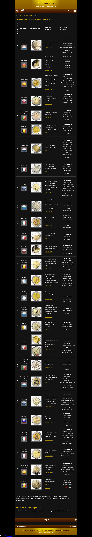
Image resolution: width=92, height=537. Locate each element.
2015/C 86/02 (48, 211)
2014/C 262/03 (48, 299)
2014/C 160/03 (48, 225)
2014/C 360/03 (48, 329)
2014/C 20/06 (48, 47)
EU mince (18, 15)
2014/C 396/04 (48, 473)
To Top (72, 526)
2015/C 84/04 (48, 317)
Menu (70, 11)
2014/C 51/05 (48, 89)
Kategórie (46, 520)
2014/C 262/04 (48, 285)
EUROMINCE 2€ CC (28, 15)
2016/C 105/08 (48, 485)
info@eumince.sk (48, 532)
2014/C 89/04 (48, 104)
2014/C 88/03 (48, 252)
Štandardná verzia (22, 526)
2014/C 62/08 (48, 422)
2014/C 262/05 (48, 382)
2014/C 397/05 (48, 406)
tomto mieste (45, 513)
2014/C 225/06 (48, 238)
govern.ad (47, 488)
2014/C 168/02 (48, 171)
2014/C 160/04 (48, 440)
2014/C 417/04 (48, 70)
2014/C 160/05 (48, 132)
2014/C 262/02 (48, 268)
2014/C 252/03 (48, 150)
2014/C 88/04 (48, 118)
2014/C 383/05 (48, 349)
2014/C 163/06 (48, 192)
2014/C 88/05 (48, 367)
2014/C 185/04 (48, 456)
